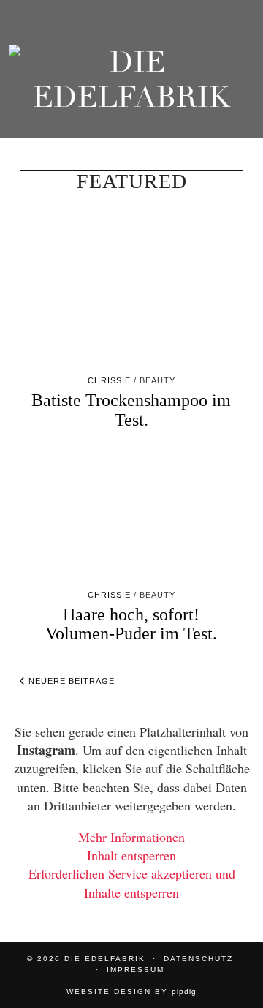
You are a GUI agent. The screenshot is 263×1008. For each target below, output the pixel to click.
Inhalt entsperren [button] (131, 855)
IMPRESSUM (135, 970)
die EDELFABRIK (104, 959)
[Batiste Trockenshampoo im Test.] (131, 302)
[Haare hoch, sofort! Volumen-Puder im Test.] (131, 516)
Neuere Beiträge (70, 681)
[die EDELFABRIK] (131, 83)
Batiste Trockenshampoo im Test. (131, 410)
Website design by (131, 992)
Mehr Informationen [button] (131, 837)
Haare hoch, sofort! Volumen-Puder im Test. (131, 624)
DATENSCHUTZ (198, 959)
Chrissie (109, 380)
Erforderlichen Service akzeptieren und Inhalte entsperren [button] (131, 882)
